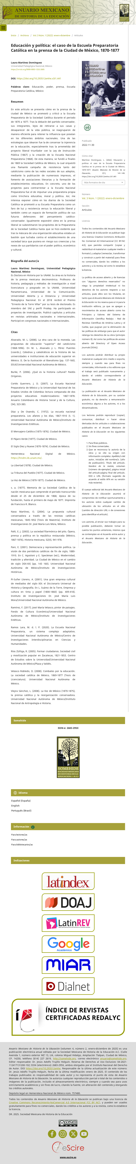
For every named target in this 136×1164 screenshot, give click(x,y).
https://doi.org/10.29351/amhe (43, 1068)
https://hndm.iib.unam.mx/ (26, 457)
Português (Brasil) (21, 810)
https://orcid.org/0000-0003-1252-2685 (27, 69)
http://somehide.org (64, 1058)
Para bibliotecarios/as (22, 844)
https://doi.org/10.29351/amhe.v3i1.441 (39, 78)
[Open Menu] (3, 27)
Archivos (24, 35)
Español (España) (21, 800)
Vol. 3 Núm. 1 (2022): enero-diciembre (51, 35)
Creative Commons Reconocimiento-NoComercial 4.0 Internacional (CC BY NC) (54, 1102)
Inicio (13, 35)
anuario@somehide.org (113, 1058)
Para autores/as (19, 839)
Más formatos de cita (94, 182)
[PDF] (87, 127)
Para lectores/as (19, 834)
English (15, 805)
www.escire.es (68, 1157)
